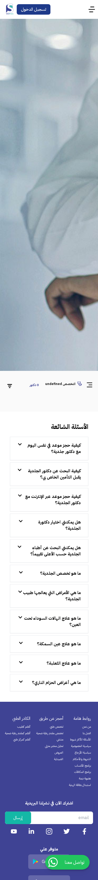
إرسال (18, 818)
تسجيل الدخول (33, 9)
